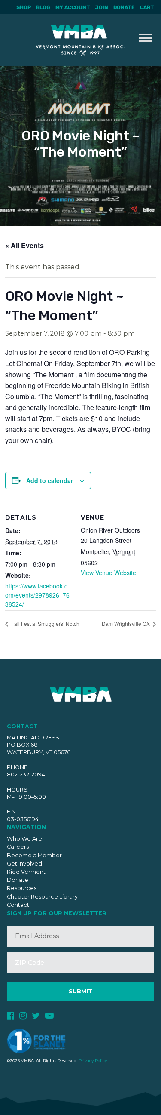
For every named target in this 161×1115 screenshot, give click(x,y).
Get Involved (24, 863)
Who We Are (24, 838)
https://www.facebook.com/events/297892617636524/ (37, 595)
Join (101, 7)
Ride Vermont (26, 872)
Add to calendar (49, 480)
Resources (21, 888)
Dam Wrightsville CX (126, 623)
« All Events (24, 245)
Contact (18, 905)
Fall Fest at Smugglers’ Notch (44, 623)
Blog (43, 7)
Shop (23, 7)
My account (72, 7)
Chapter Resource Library (42, 896)
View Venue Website (108, 572)
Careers (18, 847)
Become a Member (34, 855)
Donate (124, 7)
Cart (147, 7)
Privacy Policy (93, 1060)
